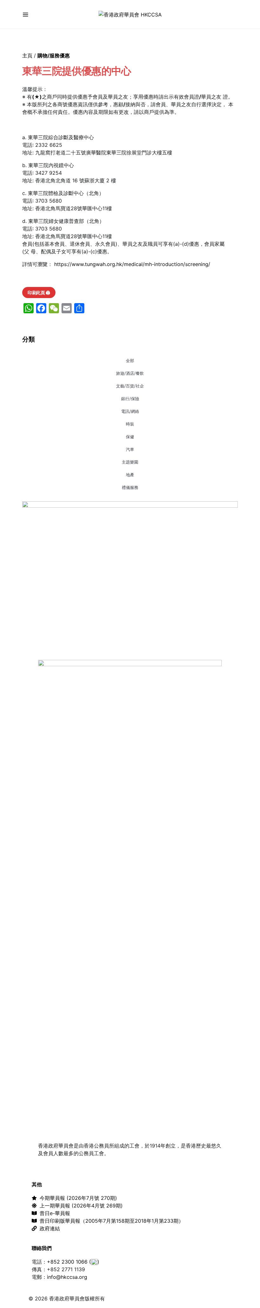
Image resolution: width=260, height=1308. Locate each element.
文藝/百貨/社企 (130, 385)
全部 (130, 360)
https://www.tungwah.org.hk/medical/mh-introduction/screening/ (132, 264)
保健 (130, 436)
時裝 (130, 423)
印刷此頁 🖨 (39, 292)
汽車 (130, 449)
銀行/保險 (130, 398)
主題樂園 (130, 462)
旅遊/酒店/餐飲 (130, 373)
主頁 (27, 55)
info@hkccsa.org (67, 1277)
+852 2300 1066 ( (69, 1262)
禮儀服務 (130, 487)
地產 (130, 474)
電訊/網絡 (130, 411)
